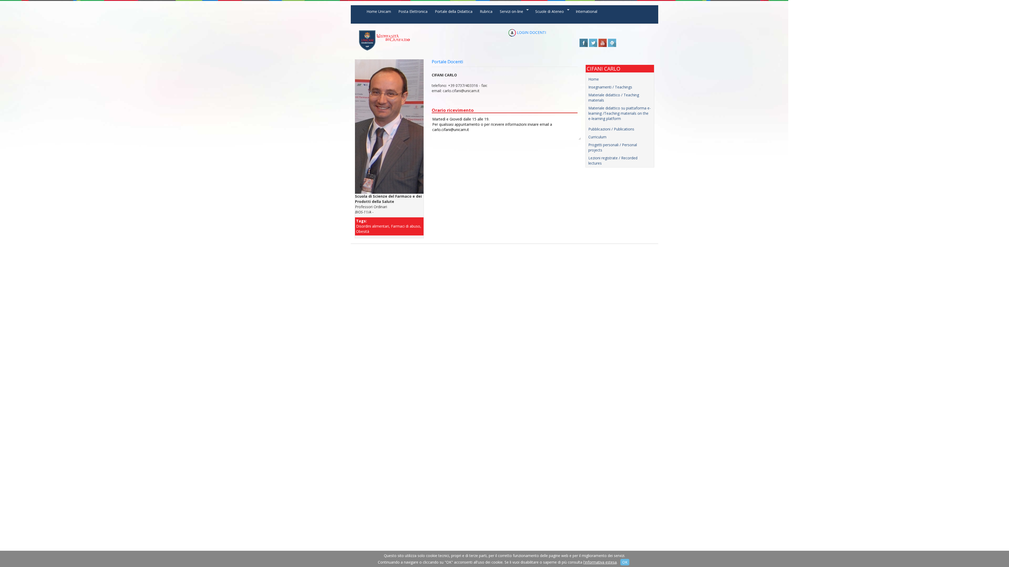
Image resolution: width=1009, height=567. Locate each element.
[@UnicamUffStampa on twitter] (593, 42)
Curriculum (597, 136)
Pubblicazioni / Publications (611, 129)
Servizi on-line (509, 11)
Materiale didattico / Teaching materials (613, 97)
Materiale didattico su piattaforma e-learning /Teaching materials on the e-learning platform (619, 113)
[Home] (384, 40)
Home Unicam (379, 11)
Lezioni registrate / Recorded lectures (612, 160)
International (586, 11)
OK (624, 562)
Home (593, 79)
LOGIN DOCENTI (531, 32)
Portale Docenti (447, 62)
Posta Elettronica (413, 11)
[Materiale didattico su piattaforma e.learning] (620, 124)
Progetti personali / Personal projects (612, 147)
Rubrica (486, 11)
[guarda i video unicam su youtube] (602, 42)
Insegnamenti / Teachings (610, 87)
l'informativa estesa (600, 562)
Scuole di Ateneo (548, 11)
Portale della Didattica (453, 11)
